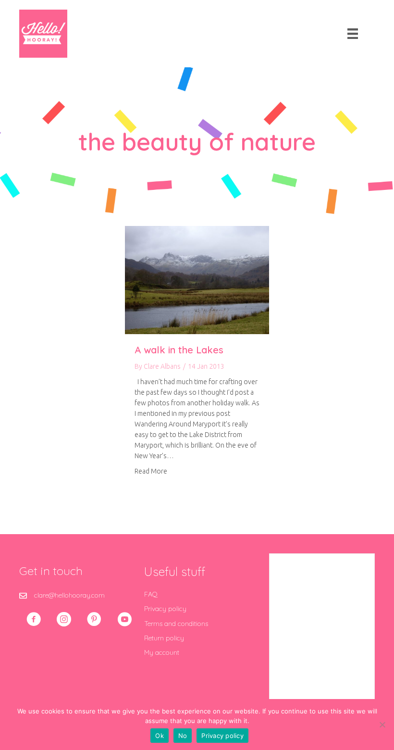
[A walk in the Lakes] (197, 279)
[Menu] (353, 34)
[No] (382, 724)
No (182, 735)
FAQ (151, 594)
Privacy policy (165, 608)
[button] (33, 619)
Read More (151, 471)
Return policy (164, 638)
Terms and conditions (176, 623)
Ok (159, 735)
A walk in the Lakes (179, 350)
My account (161, 652)
